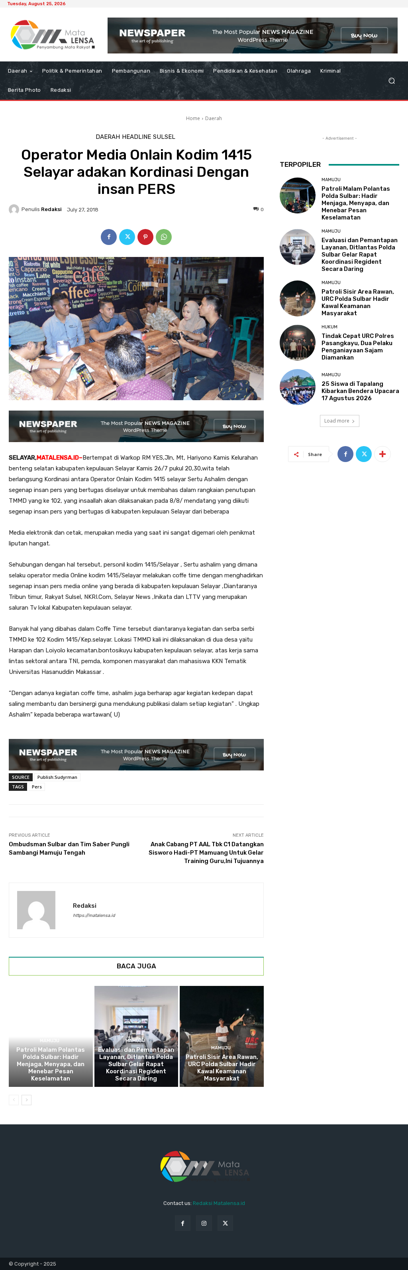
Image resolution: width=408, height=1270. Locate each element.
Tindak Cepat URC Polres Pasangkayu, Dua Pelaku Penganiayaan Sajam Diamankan (358, 346)
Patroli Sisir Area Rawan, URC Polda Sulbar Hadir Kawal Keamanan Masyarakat (222, 1067)
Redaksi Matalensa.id (219, 1203)
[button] (391, 80)
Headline (136, 137)
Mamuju (49, 1041)
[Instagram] (204, 1223)
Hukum (329, 327)
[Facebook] (109, 237)
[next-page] (26, 1100)
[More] (382, 454)
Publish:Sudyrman (57, 777)
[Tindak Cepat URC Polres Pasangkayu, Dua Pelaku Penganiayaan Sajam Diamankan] (298, 343)
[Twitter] (127, 237)
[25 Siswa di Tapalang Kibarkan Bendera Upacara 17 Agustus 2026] (298, 387)
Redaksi (51, 209)
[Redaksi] (15, 209)
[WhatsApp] (164, 237)
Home (193, 118)
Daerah (213, 118)
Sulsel (164, 137)
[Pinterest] (145, 237)
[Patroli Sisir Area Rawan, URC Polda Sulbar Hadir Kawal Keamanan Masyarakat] (222, 1036)
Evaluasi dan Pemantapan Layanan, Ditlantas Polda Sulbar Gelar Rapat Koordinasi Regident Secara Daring (136, 1064)
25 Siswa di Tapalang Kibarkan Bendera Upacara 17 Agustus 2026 (360, 391)
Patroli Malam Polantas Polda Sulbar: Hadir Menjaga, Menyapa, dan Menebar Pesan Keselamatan (50, 1064)
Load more (336, 420)
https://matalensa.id (94, 915)
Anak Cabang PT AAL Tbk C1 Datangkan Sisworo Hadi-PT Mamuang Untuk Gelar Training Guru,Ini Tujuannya (206, 853)
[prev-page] (14, 1100)
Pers (37, 787)
